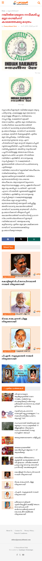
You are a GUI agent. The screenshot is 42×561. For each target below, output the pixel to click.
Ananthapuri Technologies (26, 550)
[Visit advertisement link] (21, 373)
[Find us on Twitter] (20, 555)
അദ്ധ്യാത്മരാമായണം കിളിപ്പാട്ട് (27, 438)
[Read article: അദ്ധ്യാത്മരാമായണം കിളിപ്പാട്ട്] (7, 441)
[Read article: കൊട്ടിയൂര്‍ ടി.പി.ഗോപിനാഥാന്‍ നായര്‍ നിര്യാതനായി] (21, 265)
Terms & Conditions (20, 533)
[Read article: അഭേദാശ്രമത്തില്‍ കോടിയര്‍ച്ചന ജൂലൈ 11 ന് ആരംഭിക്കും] (7, 450)
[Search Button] (39, 3)
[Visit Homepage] (21, 3)
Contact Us (18, 531)
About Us (9, 531)
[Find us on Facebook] (17, 555)
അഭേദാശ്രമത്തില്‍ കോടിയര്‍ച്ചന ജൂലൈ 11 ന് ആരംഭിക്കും (26, 450)
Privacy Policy (29, 531)
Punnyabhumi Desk (10, 26)
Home (3, 11)
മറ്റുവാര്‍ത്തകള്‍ (12, 11)
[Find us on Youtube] (23, 555)
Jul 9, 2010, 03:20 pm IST (29, 26)
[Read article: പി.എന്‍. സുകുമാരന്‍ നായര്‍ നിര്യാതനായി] (21, 339)
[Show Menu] (3, 3)
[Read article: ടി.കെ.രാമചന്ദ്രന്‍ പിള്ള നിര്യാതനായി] (21, 302)
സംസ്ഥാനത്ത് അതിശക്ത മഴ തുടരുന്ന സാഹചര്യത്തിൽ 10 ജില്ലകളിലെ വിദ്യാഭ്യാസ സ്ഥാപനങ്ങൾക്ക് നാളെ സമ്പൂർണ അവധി (27, 428)
